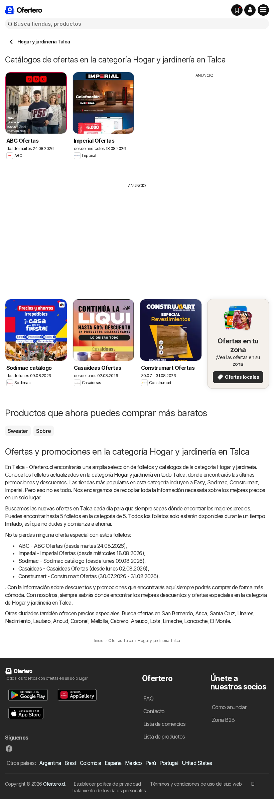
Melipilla (99, 621)
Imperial (13, 490)
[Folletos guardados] (237, 10)
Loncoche (196, 621)
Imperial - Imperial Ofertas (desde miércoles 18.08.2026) (81, 553)
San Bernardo (177, 613)
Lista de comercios (164, 724)
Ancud (60, 621)
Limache (172, 621)
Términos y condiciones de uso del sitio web (196, 784)
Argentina (50, 763)
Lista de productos (164, 736)
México (133, 763)
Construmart (243, 482)
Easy (199, 482)
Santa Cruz (222, 613)
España (113, 763)
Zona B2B (223, 719)
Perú (150, 763)
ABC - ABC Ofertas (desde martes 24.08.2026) (72, 545)
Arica (201, 613)
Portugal (168, 763)
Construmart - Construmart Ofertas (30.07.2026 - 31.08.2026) (88, 576)
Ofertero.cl (54, 784)
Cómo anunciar (229, 707)
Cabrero (119, 621)
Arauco (139, 621)
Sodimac (217, 482)
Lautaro (41, 621)
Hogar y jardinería (236, 467)
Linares (245, 613)
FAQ (148, 698)
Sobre (43, 431)
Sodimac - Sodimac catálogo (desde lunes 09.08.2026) (81, 560)
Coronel (79, 621)
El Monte (220, 621)
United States (197, 763)
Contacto (154, 711)
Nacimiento (18, 621)
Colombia (90, 763)
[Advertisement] (204, 125)
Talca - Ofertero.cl (32, 467)
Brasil (70, 763)
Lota (155, 621)
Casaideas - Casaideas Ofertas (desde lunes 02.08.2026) (83, 568)
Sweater (18, 431)
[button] (250, 10)
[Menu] (263, 10)
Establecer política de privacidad (107, 784)
